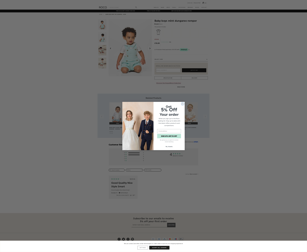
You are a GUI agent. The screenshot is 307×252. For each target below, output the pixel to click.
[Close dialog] (182, 103)
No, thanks (169, 146)
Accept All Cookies (159, 247)
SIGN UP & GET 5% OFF (169, 136)
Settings (143, 247)
